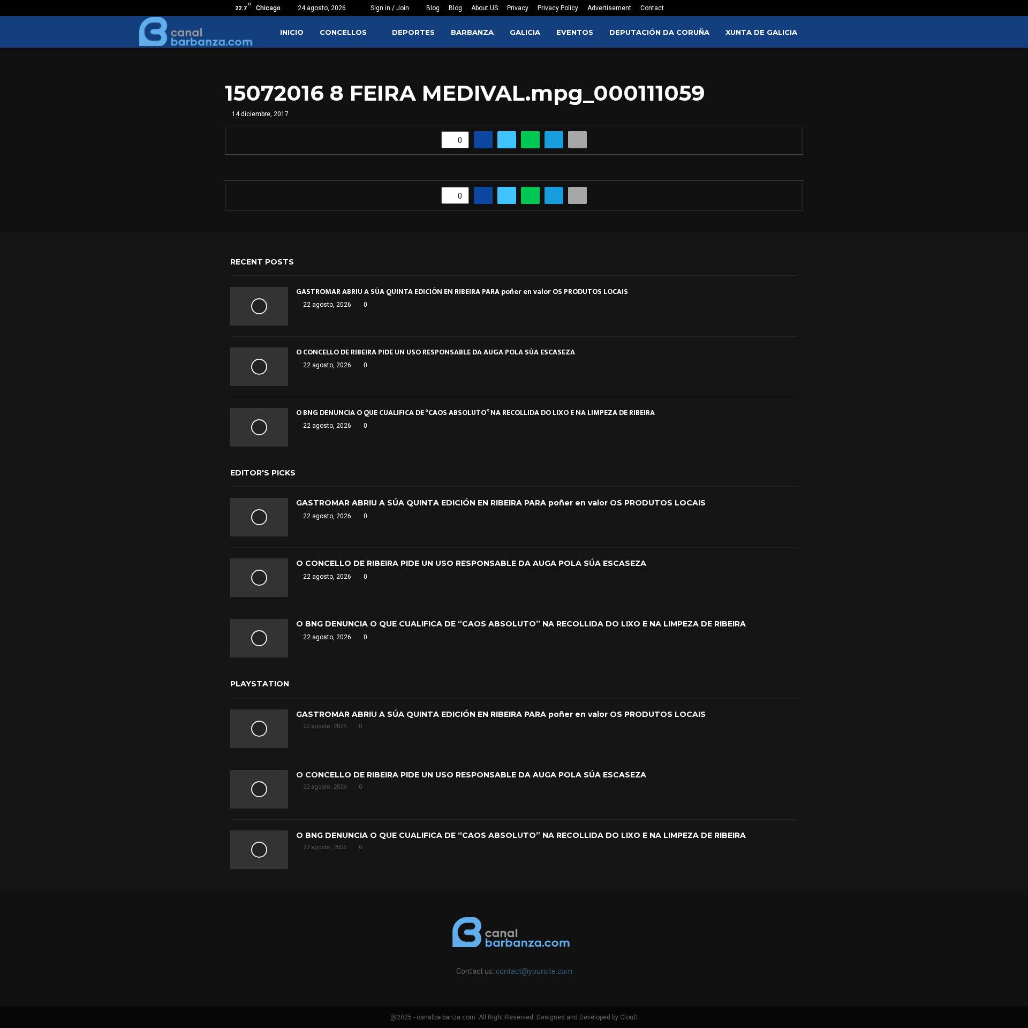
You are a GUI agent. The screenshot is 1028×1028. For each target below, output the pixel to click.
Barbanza (472, 32)
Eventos (574, 32)
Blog (433, 8)
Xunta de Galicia (761, 32)
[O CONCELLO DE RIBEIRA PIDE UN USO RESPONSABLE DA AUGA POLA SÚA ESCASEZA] (259, 366)
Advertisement (609, 8)
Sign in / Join (389, 8)
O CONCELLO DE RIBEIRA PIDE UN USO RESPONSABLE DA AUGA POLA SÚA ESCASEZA (435, 352)
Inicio (292, 32)
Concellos (343, 32)
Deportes (413, 32)
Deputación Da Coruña (659, 32)
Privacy (517, 8)
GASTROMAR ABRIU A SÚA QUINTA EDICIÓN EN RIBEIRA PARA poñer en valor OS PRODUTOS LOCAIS (462, 291)
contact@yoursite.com (534, 971)
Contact (652, 8)
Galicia (525, 32)
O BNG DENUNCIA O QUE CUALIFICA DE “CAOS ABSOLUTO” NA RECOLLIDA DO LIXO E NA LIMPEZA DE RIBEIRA (475, 412)
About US (484, 8)
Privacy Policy (558, 8)
